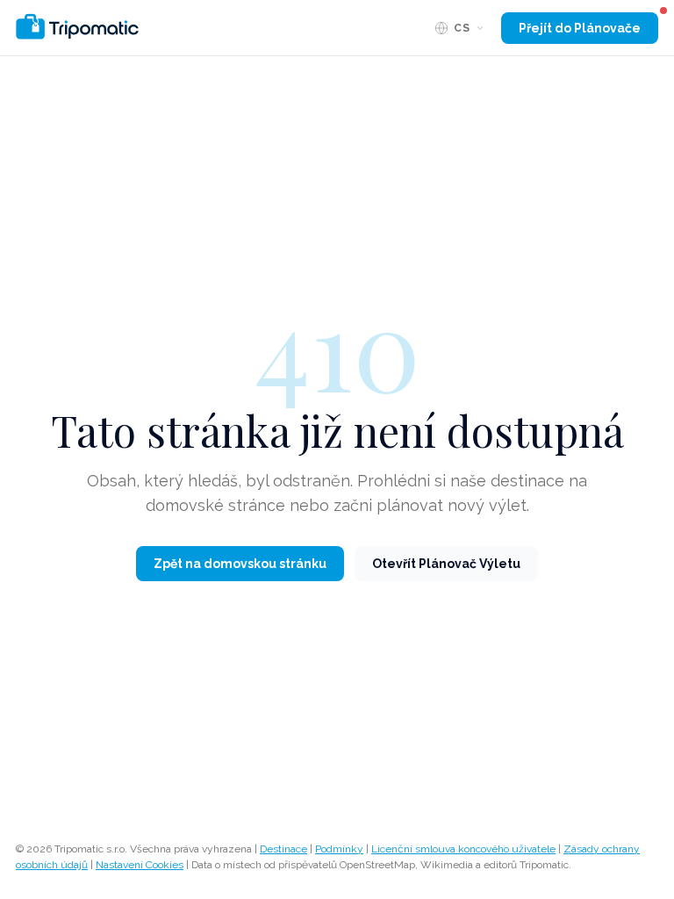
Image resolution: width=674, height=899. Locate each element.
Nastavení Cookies (139, 865)
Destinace (283, 849)
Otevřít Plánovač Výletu (446, 564)
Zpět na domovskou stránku (240, 564)
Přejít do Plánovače (580, 28)
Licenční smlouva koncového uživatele (463, 849)
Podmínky (339, 849)
